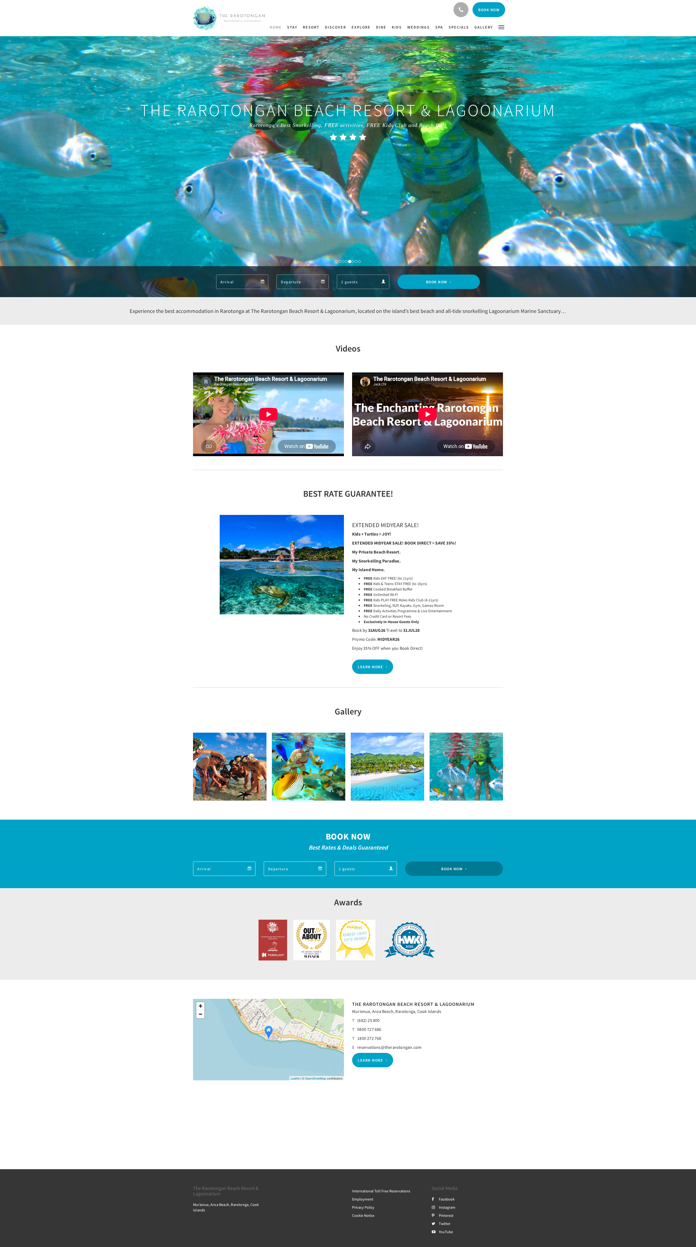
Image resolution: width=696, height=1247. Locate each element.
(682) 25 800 (368, 1020)
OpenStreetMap (315, 1078)
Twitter (444, 1223)
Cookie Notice (363, 1215)
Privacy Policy (363, 1207)
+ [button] (200, 1006)
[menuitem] (277, 27)
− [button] (200, 1014)
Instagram (447, 1207)
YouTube (446, 1231)
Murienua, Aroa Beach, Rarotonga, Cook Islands (396, 1011)
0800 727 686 (369, 1029)
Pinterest (446, 1215)
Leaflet (295, 1078)
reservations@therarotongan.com (389, 1047)
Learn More (370, 666)
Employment (362, 1199)
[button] (501, 26)
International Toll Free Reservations (381, 1191)
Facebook (447, 1199)
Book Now (436, 281)
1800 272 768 (369, 1038)
